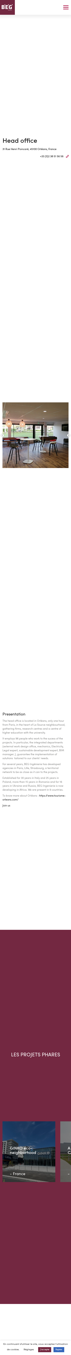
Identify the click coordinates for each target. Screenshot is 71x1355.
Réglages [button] (29, 1349)
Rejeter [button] (58, 1350)
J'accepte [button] (44, 1350)
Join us (6, 805)
